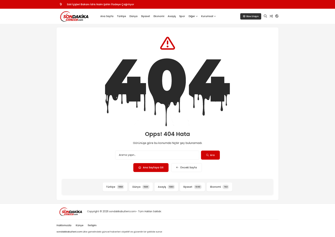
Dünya (133, 16)
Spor (182, 16)
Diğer (192, 16)
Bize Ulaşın (252, 16)
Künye (79, 225)
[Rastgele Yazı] (271, 16)
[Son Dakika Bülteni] (74, 16)
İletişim (92, 225)
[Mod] (276, 16)
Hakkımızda (64, 225)
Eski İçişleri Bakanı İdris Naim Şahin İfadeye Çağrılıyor (100, 4)
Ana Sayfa (106, 16)
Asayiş (172, 16)
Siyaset (145, 16)
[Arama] (265, 16)
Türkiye (121, 16)
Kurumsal (207, 16)
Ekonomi (159, 16)
